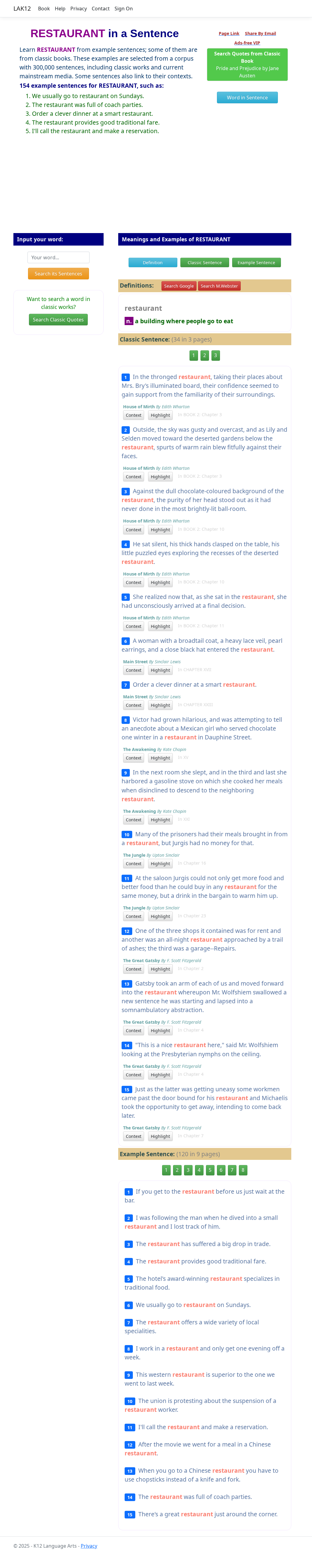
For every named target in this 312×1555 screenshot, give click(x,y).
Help (60, 8)
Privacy (78, 8)
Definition (153, 262)
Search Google (179, 286)
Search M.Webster (219, 286)
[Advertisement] (156, 189)
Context (133, 415)
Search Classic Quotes (58, 319)
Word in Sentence (247, 97)
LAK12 (22, 8)
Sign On (124, 8)
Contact (101, 8)
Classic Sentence (205, 262)
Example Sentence (256, 262)
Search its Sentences (58, 273)
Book (44, 8)
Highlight (160, 415)
